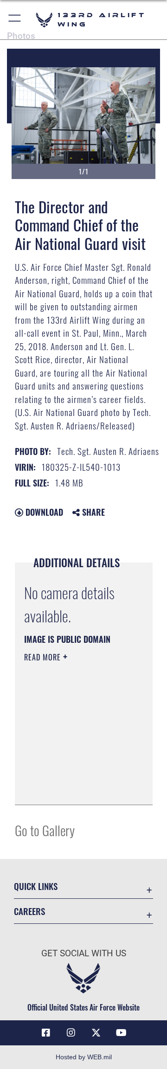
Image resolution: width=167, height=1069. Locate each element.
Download (43, 512)
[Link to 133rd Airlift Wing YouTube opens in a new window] (121, 1033)
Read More (43, 657)
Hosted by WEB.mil (84, 1057)
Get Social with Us (83, 953)
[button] (15, 19)
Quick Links (36, 886)
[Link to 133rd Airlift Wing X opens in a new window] (96, 1033)
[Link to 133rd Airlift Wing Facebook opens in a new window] (46, 1033)
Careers (29, 911)
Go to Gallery (45, 830)
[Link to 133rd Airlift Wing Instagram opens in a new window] (71, 1033)
